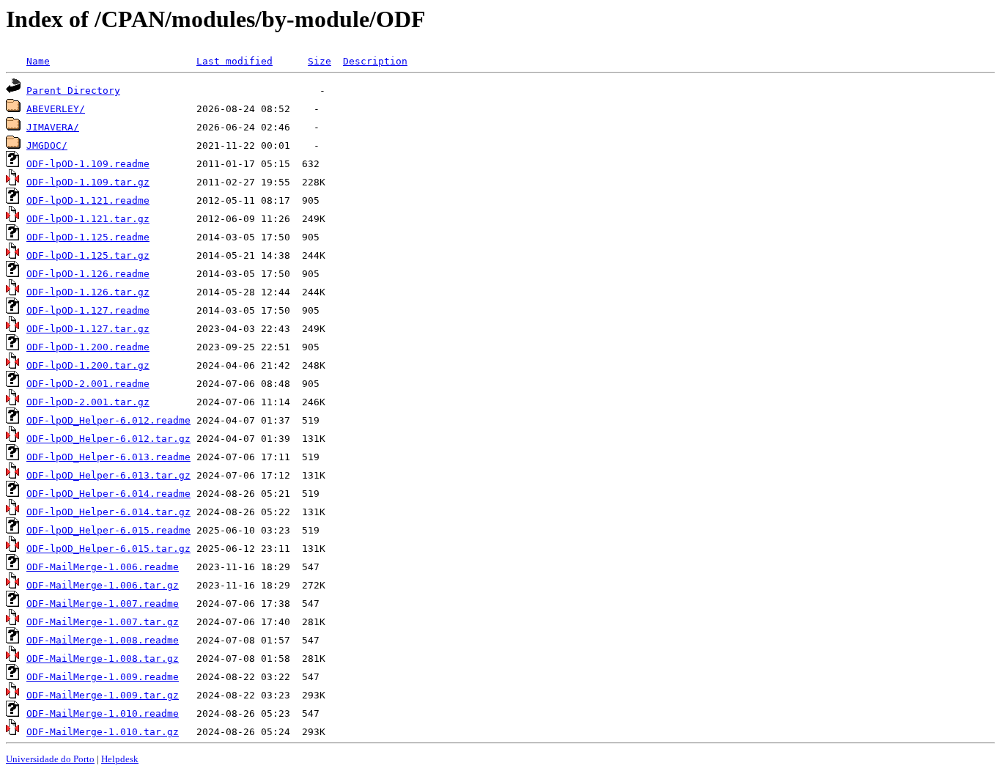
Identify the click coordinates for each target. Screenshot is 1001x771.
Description (375, 61)
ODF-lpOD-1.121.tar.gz (87, 218)
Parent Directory (73, 90)
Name (38, 61)
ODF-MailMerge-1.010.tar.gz (102, 731)
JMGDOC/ (46, 145)
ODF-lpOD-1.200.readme (87, 347)
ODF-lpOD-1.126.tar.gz (87, 292)
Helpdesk (119, 758)
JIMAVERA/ (52, 127)
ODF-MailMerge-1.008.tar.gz (102, 658)
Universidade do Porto (50, 758)
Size (319, 61)
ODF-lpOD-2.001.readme (87, 383)
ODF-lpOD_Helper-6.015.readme (108, 530)
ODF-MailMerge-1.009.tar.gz (102, 695)
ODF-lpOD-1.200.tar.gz (87, 365)
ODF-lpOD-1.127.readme (87, 310)
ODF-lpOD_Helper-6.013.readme (108, 456)
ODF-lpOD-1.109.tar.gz (87, 182)
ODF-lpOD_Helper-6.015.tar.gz (108, 548)
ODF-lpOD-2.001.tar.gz (87, 401)
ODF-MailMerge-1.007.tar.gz (102, 621)
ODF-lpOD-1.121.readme (87, 200)
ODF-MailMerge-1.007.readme (102, 603)
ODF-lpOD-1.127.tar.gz (87, 328)
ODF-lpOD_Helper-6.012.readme (108, 420)
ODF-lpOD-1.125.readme (87, 237)
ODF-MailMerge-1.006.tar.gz (102, 585)
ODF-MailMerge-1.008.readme (102, 640)
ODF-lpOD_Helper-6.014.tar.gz (108, 511)
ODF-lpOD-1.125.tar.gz (87, 255)
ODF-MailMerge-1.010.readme (102, 713)
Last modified (234, 61)
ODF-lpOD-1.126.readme (87, 273)
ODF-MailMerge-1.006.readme (102, 566)
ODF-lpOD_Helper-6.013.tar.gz (108, 475)
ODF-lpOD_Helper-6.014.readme (108, 493)
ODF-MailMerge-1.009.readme (102, 676)
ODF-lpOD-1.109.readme (87, 163)
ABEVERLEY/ (55, 108)
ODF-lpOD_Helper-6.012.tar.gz (108, 438)
